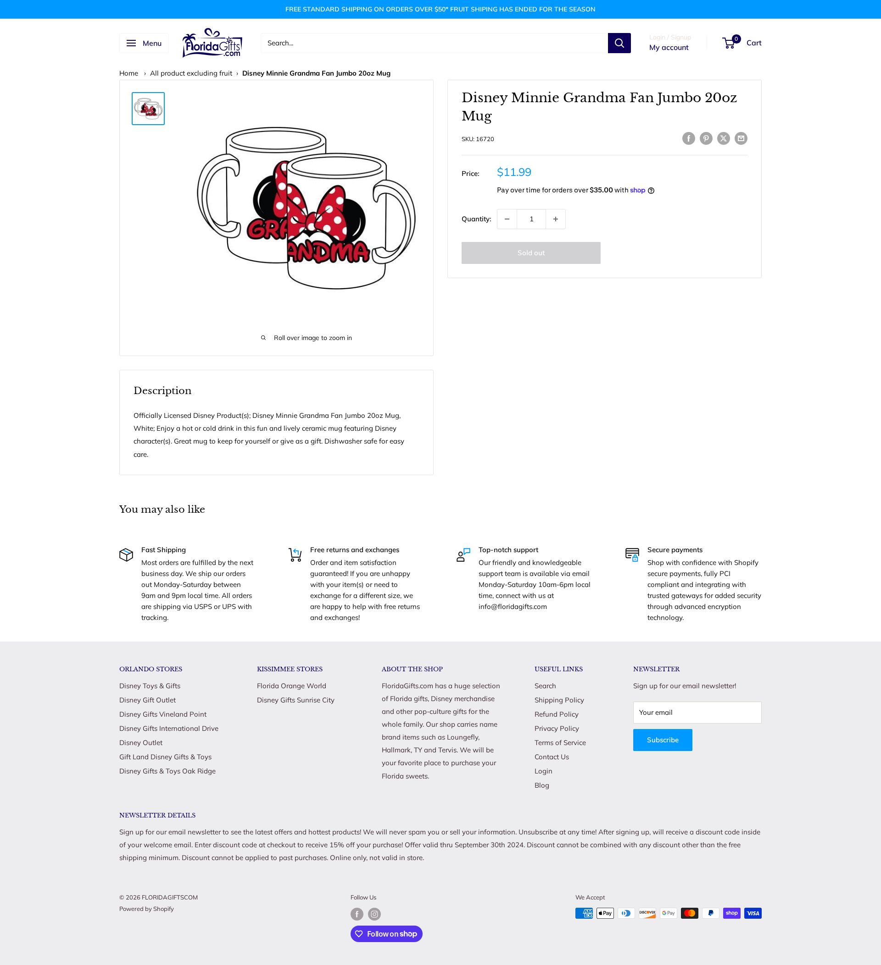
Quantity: (476, 218)
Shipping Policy (559, 700)
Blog (542, 785)
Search (545, 685)
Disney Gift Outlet (147, 700)
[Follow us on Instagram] (374, 914)
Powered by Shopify (146, 908)
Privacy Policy (557, 728)
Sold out (531, 252)
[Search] (619, 43)
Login (543, 771)
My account (669, 47)
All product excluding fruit (191, 73)
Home (128, 73)
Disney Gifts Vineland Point (162, 714)
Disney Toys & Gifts (149, 685)
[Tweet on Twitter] (723, 137)
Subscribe (663, 739)
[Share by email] (741, 137)
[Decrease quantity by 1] (507, 219)
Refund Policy (557, 714)
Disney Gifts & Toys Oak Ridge (167, 771)
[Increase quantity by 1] (555, 219)
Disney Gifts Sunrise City (296, 700)
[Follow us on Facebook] (357, 914)
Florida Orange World (291, 685)
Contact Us (552, 756)
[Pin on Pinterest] (706, 137)
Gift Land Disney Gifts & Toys (165, 756)
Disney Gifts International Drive (168, 728)
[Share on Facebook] (688, 137)
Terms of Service (560, 742)
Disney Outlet (140, 742)
